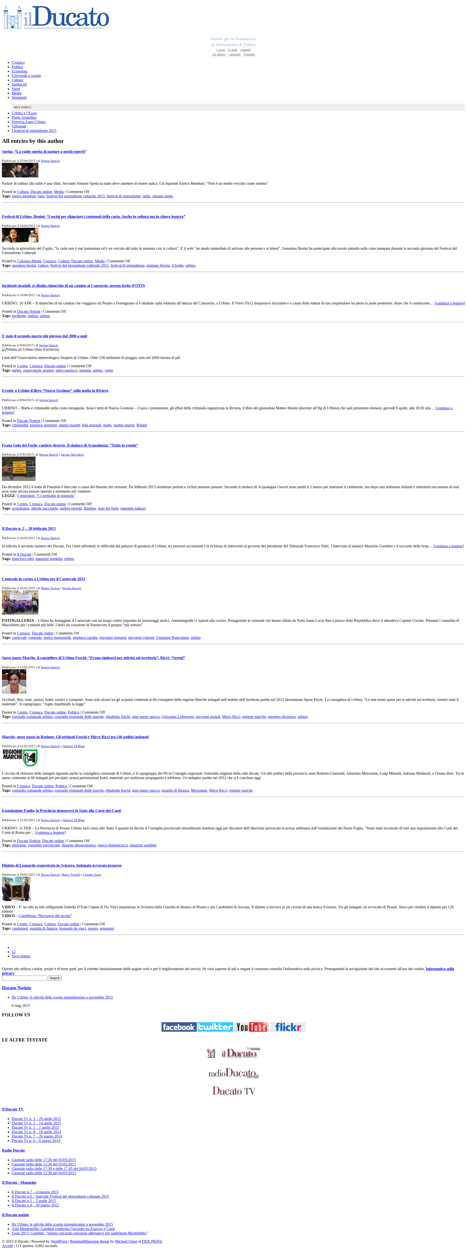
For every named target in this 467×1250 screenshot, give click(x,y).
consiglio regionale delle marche (79, 717)
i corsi (220, 49)
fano (41, 196)
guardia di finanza (175, 790)
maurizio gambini (49, 559)
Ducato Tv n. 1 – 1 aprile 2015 (35, 1127)
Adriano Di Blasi (74, 746)
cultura (43, 265)
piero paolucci (66, 370)
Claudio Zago (92, 874)
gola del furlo (108, 508)
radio (146, 196)
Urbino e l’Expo (24, 113)
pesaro (93, 928)
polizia (33, 316)
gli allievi (218, 54)
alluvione (19, 845)
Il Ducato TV (13, 1109)
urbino (191, 265)
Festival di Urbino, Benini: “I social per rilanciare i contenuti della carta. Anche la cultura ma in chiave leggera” (93, 216)
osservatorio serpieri (38, 370)
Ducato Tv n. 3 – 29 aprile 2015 (36, 1119)
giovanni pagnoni (112, 637)
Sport (16, 89)
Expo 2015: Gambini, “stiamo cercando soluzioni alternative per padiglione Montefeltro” (80, 1233)
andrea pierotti (71, 508)
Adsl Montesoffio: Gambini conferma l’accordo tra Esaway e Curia (63, 1229)
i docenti (235, 54)
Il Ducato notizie (15, 1215)
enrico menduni (24, 196)
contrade (35, 637)
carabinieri (20, 928)
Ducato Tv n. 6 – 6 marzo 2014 (36, 1141)
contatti (246, 49)
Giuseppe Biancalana (172, 637)
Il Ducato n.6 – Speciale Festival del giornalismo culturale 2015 (60, 1196)
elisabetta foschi (118, 717)
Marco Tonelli (70, 874)
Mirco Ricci (231, 717)
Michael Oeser (126, 1241)
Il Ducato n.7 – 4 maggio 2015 (35, 1192)
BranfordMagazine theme (89, 1241)
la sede (232, 49)
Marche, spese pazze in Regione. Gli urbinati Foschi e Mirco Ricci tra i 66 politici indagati (75, 737)
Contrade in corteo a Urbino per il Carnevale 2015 (43, 579)
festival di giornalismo (124, 196)
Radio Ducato (13, 1150)
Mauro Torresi (50, 588)
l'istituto (249, 54)
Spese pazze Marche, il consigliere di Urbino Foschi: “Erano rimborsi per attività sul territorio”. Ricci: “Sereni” (93, 658)
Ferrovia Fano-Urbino (28, 122)
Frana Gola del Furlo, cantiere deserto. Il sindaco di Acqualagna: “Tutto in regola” (70, 445)
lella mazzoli (91, 425)
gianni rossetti (69, 425)
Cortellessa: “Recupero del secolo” (45, 916)
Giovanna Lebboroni (178, 717)
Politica (17, 67)
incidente (19, 316)
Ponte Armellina (24, 117)
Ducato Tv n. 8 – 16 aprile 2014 (36, 1132)
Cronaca (18, 62)
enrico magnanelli (57, 637)
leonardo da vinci (72, 928)
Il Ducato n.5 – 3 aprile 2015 (34, 1201)
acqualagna (20, 508)
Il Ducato (24, 554)
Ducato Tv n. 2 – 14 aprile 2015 (36, 1123)
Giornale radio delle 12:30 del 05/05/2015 (44, 1164)
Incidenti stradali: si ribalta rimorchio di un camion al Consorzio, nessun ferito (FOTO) (73, 286)
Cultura (17, 80)
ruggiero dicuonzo (282, 717)
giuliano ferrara (158, 265)
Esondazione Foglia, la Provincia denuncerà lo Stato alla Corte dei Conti (61, 811)
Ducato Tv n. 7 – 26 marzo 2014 (37, 1136)
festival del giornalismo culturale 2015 (75, 196)
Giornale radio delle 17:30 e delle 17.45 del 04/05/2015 (54, 1169)
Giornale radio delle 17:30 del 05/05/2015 (44, 1160)
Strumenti (19, 97)
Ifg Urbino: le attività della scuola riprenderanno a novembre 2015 (62, 997)
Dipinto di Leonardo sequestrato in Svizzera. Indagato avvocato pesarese (62, 865)
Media (16, 93)
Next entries (21, 956)
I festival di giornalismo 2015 (34, 131)
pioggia (85, 370)
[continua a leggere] (450, 303)
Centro (22, 366)
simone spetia (162, 196)
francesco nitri (23, 559)
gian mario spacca (146, 717)
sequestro (107, 928)
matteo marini (124, 425)
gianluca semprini (43, 425)
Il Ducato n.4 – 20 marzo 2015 (35, 1205)
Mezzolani (199, 790)
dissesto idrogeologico (79, 845)
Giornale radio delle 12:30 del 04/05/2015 (44, 1173)
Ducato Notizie (28, 311)
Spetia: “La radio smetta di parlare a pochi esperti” (44, 151)
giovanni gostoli (208, 717)
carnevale (19, 637)
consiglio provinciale (44, 845)
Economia (19, 71)
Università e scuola (26, 76)
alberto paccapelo (44, 508)
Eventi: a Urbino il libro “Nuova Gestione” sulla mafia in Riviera (55, 390)
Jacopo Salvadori (72, 454)
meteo (16, 370)
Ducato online (41, 192)
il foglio (178, 265)
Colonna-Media (29, 261)
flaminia (90, 508)
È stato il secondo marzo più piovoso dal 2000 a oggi (44, 336)
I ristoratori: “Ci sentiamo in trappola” (46, 496)
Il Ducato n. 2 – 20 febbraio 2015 (29, 528)
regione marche (254, 717)
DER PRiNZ (152, 1241)
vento (109, 370)
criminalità (20, 425)
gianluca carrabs (85, 637)
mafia (107, 425)
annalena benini (24, 265)
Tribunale (19, 126)
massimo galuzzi (133, 508)
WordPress (59, 1241)
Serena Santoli (50, 161)
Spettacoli (19, 84)
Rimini (141, 425)
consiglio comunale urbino (32, 717)
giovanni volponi (141, 637)
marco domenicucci (113, 845)
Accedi (7, 1246)
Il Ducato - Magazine (19, 1182)
